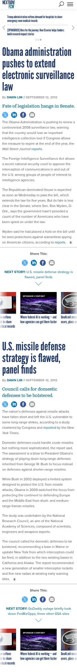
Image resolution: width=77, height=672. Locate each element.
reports (36, 148)
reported (49, 427)
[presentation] (4, 310)
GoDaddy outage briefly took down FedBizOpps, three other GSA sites (39, 611)
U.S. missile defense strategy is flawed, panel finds (49, 274)
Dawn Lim (14, 97)
